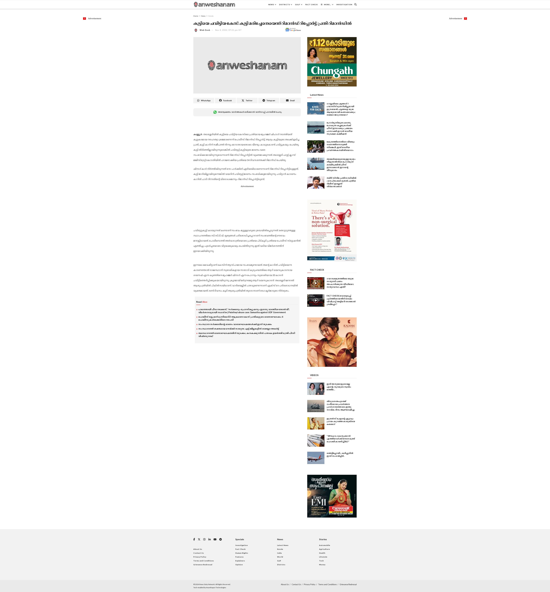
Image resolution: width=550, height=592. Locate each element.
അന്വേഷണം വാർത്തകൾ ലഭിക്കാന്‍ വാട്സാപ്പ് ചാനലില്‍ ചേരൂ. (250, 112)
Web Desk (205, 30)
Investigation (344, 4)
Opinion (239, 565)
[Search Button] (355, 4)
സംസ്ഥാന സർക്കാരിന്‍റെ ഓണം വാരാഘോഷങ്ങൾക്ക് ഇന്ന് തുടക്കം (235, 324)
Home (195, 16)
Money (322, 565)
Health (322, 553)
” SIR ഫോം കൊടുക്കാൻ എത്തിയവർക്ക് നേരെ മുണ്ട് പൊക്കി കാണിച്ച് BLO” (341, 439)
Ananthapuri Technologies (216, 587)
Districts (284, 4)
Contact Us (198, 553)
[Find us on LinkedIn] (209, 539)
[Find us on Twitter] (199, 539)
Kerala (210, 16)
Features (239, 557)
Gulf (297, 4)
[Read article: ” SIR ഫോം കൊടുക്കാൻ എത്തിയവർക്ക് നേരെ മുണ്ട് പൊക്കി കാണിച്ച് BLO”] (315, 441)
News (271, 4)
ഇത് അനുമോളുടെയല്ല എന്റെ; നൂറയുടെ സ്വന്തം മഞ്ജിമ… (339, 387)
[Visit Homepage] (214, 4)
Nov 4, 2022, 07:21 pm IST (228, 30)
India (279, 553)
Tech (321, 561)
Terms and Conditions (203, 561)
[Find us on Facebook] (194, 539)
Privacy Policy (199, 557)
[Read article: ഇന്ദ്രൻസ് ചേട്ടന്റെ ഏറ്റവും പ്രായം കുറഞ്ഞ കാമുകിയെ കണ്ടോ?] (315, 423)
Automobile (324, 545)
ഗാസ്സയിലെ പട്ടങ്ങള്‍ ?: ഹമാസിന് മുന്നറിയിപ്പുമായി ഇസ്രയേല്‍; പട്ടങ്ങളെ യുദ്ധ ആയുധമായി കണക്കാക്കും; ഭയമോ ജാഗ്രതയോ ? (341, 109)
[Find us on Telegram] (220, 539)
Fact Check (311, 4)
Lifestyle (323, 557)
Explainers (240, 561)
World (280, 557)
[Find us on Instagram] (204, 539)
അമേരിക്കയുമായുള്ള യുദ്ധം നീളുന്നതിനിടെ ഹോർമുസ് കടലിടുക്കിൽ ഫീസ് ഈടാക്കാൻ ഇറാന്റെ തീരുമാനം (341, 164)
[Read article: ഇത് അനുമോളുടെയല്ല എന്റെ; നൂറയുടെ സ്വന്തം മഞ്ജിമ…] (315, 389)
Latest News (282, 545)
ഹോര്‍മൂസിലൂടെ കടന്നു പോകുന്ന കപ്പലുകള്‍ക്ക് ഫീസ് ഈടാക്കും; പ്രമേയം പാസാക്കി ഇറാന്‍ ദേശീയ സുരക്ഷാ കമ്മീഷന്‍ (340, 128)
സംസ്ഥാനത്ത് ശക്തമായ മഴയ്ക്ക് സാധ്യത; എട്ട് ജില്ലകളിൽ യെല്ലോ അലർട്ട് (238, 328)
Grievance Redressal (202, 565)
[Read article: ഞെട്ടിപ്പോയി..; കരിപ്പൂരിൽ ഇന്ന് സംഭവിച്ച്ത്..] (315, 458)
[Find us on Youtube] (215, 539)
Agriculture (324, 549)
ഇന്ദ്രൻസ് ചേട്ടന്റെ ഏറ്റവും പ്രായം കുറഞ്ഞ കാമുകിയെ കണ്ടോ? (341, 421)
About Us (197, 549)
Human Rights (241, 553)
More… (327, 4)
